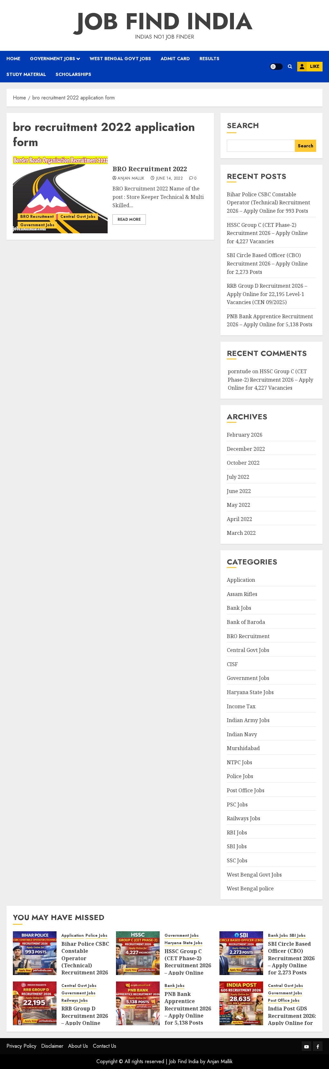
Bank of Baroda (246, 622)
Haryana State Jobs (250, 692)
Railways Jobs (243, 818)
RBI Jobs (237, 832)
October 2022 (243, 462)
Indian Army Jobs (248, 720)
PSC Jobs (237, 804)
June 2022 (239, 491)
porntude (239, 371)
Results (209, 58)
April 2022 (239, 519)
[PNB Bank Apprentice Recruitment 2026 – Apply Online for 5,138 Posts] (138, 1003)
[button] (290, 66)
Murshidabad (243, 748)
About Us (78, 1046)
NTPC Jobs (239, 762)
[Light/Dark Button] (276, 66)
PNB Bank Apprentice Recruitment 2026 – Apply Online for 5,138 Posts (270, 320)
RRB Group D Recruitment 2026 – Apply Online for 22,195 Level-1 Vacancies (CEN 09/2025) (267, 294)
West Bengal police (250, 888)
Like (314, 66)
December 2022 (246, 448)
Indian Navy (242, 734)
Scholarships (73, 74)
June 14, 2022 (169, 178)
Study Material (26, 74)
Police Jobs (240, 776)
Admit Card (175, 58)
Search (243, 125)
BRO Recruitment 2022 (149, 168)
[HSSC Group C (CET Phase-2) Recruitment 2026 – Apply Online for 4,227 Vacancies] (138, 953)
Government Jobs (52, 58)
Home (13, 58)
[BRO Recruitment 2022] (60, 194)
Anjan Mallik (131, 178)
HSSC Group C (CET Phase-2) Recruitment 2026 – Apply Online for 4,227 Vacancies (267, 233)
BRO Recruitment (37, 216)
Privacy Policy (21, 1046)
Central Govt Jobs (77, 216)
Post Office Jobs (245, 790)
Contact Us (104, 1046)
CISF (232, 664)
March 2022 (241, 532)
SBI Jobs (237, 846)
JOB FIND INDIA (165, 21)
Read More (129, 219)
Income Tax (241, 706)
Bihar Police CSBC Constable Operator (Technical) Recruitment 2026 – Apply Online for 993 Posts (268, 202)
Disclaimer (52, 1046)
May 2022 (238, 504)
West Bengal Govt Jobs (120, 58)
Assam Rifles (242, 594)
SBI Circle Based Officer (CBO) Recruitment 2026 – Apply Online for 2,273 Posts (267, 263)
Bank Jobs (239, 607)
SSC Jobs (237, 860)
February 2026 (244, 434)
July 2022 (238, 476)
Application (241, 579)
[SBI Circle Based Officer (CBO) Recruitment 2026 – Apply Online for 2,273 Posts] (241, 953)
